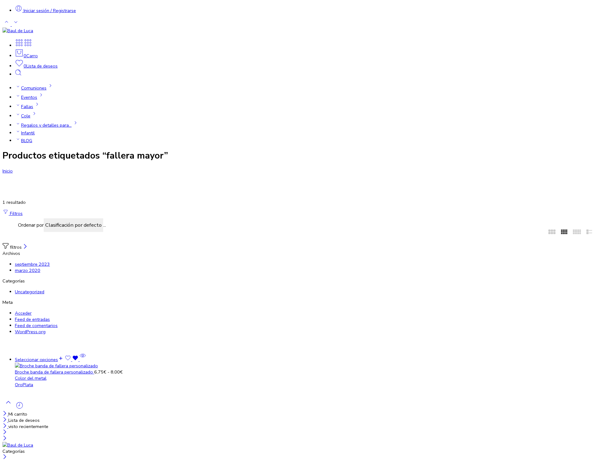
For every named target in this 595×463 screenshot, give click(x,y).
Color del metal (30, 378)
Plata (28, 385)
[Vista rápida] (83, 359)
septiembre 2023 (32, 264)
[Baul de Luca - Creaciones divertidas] (17, 31)
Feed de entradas (32, 319)
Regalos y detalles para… (46, 125)
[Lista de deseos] (72, 359)
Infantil (28, 133)
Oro (19, 385)
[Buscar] (18, 74)
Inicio (7, 171)
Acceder (23, 313)
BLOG (26, 141)
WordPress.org (30, 332)
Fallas (27, 106)
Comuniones (33, 88)
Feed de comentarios (36, 325)
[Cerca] (25, 247)
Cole (25, 116)
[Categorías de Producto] (19, 45)
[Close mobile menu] (4, 439)
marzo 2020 (27, 270)
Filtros (16, 213)
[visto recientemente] (19, 408)
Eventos (29, 97)
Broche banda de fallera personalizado (54, 372)
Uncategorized (29, 292)
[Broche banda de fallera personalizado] (304, 366)
